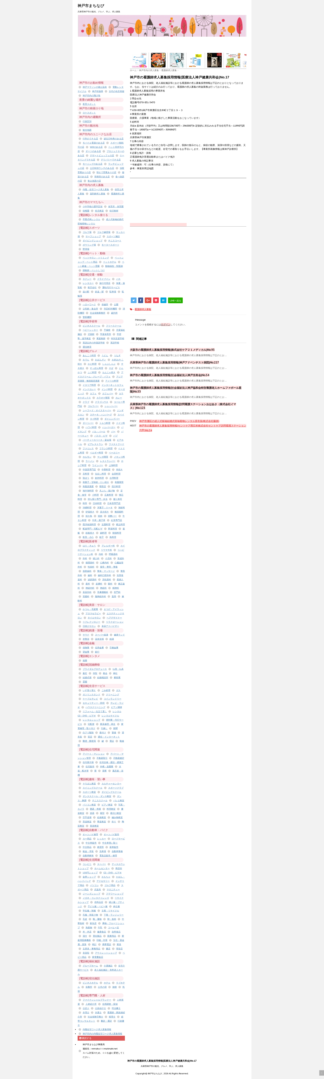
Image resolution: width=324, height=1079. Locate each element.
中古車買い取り (110, 842)
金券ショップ (89, 876)
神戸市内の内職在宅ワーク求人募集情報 (102, 1033)
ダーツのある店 (93, 151)
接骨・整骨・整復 (109, 566)
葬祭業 (117, 677)
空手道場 (87, 817)
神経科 (103, 588)
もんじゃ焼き (108, 372)
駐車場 (113, 291)
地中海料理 (88, 490)
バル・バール (98, 431)
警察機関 (87, 317)
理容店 (119, 948)
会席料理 (116, 473)
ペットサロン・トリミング (96, 257)
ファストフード (116, 444)
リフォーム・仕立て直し (95, 711)
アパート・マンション (94, 753)
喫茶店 (102, 486)
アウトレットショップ (106, 952)
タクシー (87, 279)
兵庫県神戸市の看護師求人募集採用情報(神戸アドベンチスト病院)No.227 (174, 362)
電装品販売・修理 (108, 855)
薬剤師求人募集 (97, 193)
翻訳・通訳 (106, 1021)
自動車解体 (88, 855)
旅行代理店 (104, 283)
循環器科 (90, 562)
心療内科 (104, 562)
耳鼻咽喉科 (102, 592)
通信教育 (87, 346)
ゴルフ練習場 (103, 232)
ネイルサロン (94, 617)
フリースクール (113, 325)
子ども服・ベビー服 (97, 906)
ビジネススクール (91, 325)
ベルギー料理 (96, 452)
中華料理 (106, 469)
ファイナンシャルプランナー (97, 999)
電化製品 (97, 936)
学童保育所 (105, 334)
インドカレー (89, 389)
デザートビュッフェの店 (102, 155)
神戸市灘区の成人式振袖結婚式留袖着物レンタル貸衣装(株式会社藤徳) (179, 421)
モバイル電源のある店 (94, 142)
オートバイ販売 (111, 834)
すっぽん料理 (96, 368)
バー (113, 431)
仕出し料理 (100, 473)
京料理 (86, 473)
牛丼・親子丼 (98, 520)
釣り (114, 821)
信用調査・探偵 (110, 1004)
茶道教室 (87, 821)
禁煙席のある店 (102, 176)
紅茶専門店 (116, 520)
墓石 (85, 673)
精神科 (115, 588)
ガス (118, 690)
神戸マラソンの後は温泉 (95, 87)
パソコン (94, 885)
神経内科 (90, 588)
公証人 (86, 1008)
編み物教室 (117, 817)
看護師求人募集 (143, 309)
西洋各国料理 (89, 524)
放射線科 (87, 571)
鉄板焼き (90, 532)
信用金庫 (99, 647)
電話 (112, 741)
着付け (102, 732)
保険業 (86, 647)
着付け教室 (115, 813)
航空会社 (92, 287)
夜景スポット (89, 104)
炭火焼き (104, 511)
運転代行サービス (111, 287)
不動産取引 (102, 758)
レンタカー (88, 283)
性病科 (91, 566)
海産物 (89, 927)
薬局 (114, 596)
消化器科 (106, 579)
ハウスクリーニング (95, 707)
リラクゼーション (115, 622)
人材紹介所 (91, 1004)
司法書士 (116, 1008)
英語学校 (114, 342)
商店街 (118, 868)
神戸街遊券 (97, 91)
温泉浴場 (99, 639)
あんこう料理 (89, 355)
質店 (90, 736)
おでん (86, 359)
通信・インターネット (109, 736)
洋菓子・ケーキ (105, 507)
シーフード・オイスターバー (97, 410)
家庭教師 (101, 338)
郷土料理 (120, 524)
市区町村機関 (110, 308)
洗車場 (102, 851)
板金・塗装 (88, 851)
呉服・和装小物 (90, 914)
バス (118, 279)
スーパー (101, 864)
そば (111, 368)
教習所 (100, 847)
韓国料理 (116, 532)
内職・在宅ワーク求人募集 (96, 189)
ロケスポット (89, 112)
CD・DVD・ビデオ (112, 872)
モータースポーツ (110, 244)
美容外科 (87, 592)
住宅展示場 (88, 762)
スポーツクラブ (116, 787)
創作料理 (99, 478)
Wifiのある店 (96, 147)
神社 (115, 673)
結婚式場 (87, 677)
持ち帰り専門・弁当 (97, 499)
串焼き (119, 469)
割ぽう (86, 478)
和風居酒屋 (88, 486)
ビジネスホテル (90, 982)
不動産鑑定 (118, 758)
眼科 (110, 583)
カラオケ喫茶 (103, 397)
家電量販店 (97, 957)
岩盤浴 (86, 639)
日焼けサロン (89, 626)
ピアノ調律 (116, 707)
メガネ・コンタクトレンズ (96, 898)
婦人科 (96, 558)
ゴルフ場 (87, 232)
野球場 (86, 249)
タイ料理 (94, 418)
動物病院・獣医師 (114, 266)
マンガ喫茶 (102, 456)
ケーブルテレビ (90, 698)
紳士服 (116, 906)
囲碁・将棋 (95, 809)
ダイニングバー (112, 418)
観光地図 (87, 130)
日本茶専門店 (113, 503)
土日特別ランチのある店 (102, 168)
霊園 (85, 681)
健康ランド (119, 634)
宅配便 (91, 724)
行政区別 (87, 121)
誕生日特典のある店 (114, 138)
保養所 (89, 987)
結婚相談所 (102, 677)
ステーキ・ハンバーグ (101, 414)
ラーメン (90, 461)
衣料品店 (98, 902)
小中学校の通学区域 (92, 206)
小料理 (95, 494)
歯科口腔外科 (104, 575)
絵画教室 (101, 817)
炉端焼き (90, 511)
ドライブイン (103, 279)
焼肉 (100, 516)
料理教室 (111, 809)
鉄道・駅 (99, 291)
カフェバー (107, 393)
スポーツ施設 (113, 236)
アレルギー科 (108, 545)
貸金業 (86, 651)
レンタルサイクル (110, 715)
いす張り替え (89, 690)
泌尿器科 (92, 579)
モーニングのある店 (92, 164)
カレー (118, 397)
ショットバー (111, 406)
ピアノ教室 (107, 804)
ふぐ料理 (92, 372)
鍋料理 (103, 532)
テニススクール (99, 800)
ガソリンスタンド (91, 694)
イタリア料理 (89, 385)
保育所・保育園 (116, 206)
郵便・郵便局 (89, 741)
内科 (101, 554)
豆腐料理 (106, 524)
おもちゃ (106, 876)
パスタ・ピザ (100, 435)
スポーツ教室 (89, 792)
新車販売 (114, 847)
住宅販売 (90, 766)
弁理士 (86, 1012)
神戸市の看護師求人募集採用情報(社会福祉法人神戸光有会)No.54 (169, 375)
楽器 (92, 813)
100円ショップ (90, 872)
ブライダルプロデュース (95, 669)
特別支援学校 (117, 338)
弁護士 (98, 1012)
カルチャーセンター (111, 783)
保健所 (105, 304)
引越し (104, 728)
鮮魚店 (93, 923)
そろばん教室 (89, 783)
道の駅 (86, 291)
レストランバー (107, 461)
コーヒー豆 (113, 927)
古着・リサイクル (110, 910)
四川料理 (116, 486)
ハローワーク (89, 304)
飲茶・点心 (88, 537)
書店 (108, 948)
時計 (94, 944)
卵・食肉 (111, 919)
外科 (85, 558)
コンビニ (87, 864)
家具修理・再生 (107, 724)
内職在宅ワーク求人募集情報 (97, 1029)
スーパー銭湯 (101, 634)
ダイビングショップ (92, 240)
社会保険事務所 (97, 313)
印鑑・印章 (102, 940)
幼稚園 (86, 210)
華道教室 (101, 821)
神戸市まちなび (91, 5)
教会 (105, 673)
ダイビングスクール (111, 792)
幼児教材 (114, 210)
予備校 (107, 330)
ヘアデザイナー (114, 617)
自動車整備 (117, 851)
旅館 (114, 987)
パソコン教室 (89, 804)
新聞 (115, 728)
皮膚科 (99, 583)
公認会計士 (100, 1008)
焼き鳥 (89, 516)
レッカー (101, 838)
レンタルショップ (91, 719)
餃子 (101, 537)
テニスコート (114, 240)
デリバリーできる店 (111, 159)
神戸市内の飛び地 (91, 95)
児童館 (91, 334)
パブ (115, 435)
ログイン (165, 324)
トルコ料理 (104, 423)
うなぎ (117, 355)
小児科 (108, 558)
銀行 (97, 651)
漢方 (85, 936)
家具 (119, 944)
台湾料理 (114, 478)
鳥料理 (113, 537)
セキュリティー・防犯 (94, 703)
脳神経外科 (100, 596)
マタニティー (113, 889)
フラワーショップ (115, 893)
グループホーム (90, 965)
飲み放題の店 (94, 180)
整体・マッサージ (106, 571)
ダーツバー (88, 423)
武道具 (97, 889)
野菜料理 (112, 528)
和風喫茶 (119, 482)
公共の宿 (102, 987)
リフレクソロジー (91, 622)
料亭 (85, 503)
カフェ (93, 393)
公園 (116, 304)
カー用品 (87, 838)
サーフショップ (93, 236)
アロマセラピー (93, 613)
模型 (102, 813)
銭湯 (112, 639)
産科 (88, 583)
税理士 (112, 1016)
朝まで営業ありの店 (106, 172)
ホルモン (87, 456)
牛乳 (100, 927)
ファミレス (88, 448)
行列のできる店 (90, 138)
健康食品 (101, 931)
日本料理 (97, 503)
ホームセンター (102, 868)
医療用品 (111, 936)
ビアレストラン (95, 444)
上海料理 (113, 465)
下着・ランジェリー (114, 914)
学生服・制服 (89, 910)
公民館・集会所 (90, 308)
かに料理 (92, 364)
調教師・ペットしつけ (94, 270)
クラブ (86, 402)
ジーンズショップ (91, 893)
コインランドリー (112, 698)
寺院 (95, 673)
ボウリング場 (89, 244)
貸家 (104, 770)
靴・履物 (97, 919)
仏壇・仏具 (118, 669)
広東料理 (108, 494)
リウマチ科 (106, 550)
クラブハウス (101, 402)
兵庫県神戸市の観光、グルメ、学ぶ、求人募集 (162, 1066)
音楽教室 (94, 825)
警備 (114, 732)
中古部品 (87, 847)
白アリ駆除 (88, 732)
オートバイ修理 (90, 834)
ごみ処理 (106, 690)
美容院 (86, 952)
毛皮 (85, 919)
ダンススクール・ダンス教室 (97, 796)
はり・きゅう (89, 545)
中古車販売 (91, 842)
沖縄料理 (87, 507)
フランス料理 (106, 448)
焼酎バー (112, 516)
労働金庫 (114, 647)
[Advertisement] (191, 44)
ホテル (107, 982)
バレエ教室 (118, 800)
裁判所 (114, 313)
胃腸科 (86, 596)
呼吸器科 (113, 554)
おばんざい (100, 359)
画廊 (85, 660)
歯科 (90, 575)
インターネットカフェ (113, 385)
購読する (86, 1038)
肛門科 (117, 592)
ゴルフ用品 (109, 885)
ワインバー (97, 465)
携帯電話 (106, 944)
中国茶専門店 (89, 469)
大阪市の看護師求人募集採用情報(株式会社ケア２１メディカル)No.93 (172, 349)
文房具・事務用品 (91, 948)
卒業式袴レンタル (91, 219)
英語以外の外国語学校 (94, 342)
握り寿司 (117, 499)
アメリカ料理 (111, 380)
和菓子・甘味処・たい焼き (96, 482)
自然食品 (116, 931)
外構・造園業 (106, 766)
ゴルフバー (93, 406)
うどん (105, 355)
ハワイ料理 (91, 427)
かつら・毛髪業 (90, 609)
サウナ (86, 634)
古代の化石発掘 (116, 91)
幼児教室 (99, 210)
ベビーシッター (90, 330)
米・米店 (87, 931)
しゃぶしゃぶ (108, 364)
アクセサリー (103, 881)
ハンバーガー (108, 427)
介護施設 (108, 965)
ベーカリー (114, 452)
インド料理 (107, 389)
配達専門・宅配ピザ (92, 528)
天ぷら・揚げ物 (107, 490)
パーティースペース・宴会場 (97, 440)
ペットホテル (109, 262)
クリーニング (112, 694)
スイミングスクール (92, 787)
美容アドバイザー (110, 626)
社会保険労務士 (95, 1016)
